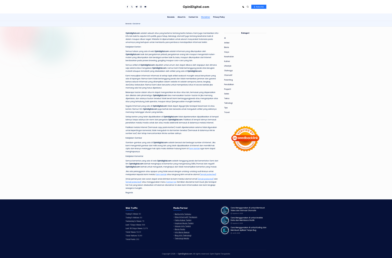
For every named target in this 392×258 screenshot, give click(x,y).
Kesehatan (229, 56)
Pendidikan (229, 84)
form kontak (194, 148)
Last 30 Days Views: (134, 228)
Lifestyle (227, 66)
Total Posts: (131, 239)
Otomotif (228, 75)
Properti (227, 89)
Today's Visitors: (133, 217)
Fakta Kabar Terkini (183, 220)
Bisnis (226, 47)
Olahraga (228, 70)
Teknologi (228, 103)
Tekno (226, 98)
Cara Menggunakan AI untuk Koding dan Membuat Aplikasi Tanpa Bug (248, 228)
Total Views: (131, 232)
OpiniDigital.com (196, 7)
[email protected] (208, 174)
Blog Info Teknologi (183, 235)
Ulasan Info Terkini (183, 226)
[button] (258, 7)
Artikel (226, 42)
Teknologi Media (182, 238)
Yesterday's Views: (134, 221)
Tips (226, 107)
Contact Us (171, 182)
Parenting (228, 80)
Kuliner (227, 61)
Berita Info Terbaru (183, 214)
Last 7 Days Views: (134, 225)
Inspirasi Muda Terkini (184, 223)
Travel (227, 112)
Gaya (226, 52)
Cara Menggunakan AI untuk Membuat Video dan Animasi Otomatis (248, 209)
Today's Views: (132, 214)
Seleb (226, 94)
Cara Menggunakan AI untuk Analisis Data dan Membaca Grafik (247, 219)
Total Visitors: (132, 235)
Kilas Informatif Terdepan (186, 217)
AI (225, 38)
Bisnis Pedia (180, 229)
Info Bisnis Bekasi (182, 232)
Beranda (128, 24)
